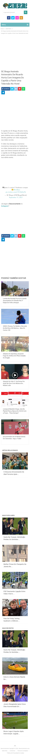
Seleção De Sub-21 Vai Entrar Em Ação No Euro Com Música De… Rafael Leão (14, 383)
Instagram (4, 206)
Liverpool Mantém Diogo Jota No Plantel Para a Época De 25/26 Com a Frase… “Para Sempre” (14, 411)
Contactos (12, 750)
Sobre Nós (4, 750)
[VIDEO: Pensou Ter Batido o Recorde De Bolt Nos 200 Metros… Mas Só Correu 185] (15, 316)
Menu (4, 25)
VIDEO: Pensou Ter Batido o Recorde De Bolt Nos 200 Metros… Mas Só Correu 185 (15, 328)
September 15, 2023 (15, 197)
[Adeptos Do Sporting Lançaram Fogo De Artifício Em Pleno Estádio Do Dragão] (15, 344)
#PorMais (17, 190)
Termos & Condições (22, 750)
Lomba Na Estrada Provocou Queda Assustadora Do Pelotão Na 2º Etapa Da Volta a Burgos (14, 300)
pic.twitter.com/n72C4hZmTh (16, 192)
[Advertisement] (15, 53)
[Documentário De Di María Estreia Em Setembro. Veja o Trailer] (15, 426)
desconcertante (5, 748)
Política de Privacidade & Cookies (15, 753)
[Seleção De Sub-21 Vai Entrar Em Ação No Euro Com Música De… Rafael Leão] (15, 371)
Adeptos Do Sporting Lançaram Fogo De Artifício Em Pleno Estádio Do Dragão (14, 356)
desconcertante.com (24, 748)
